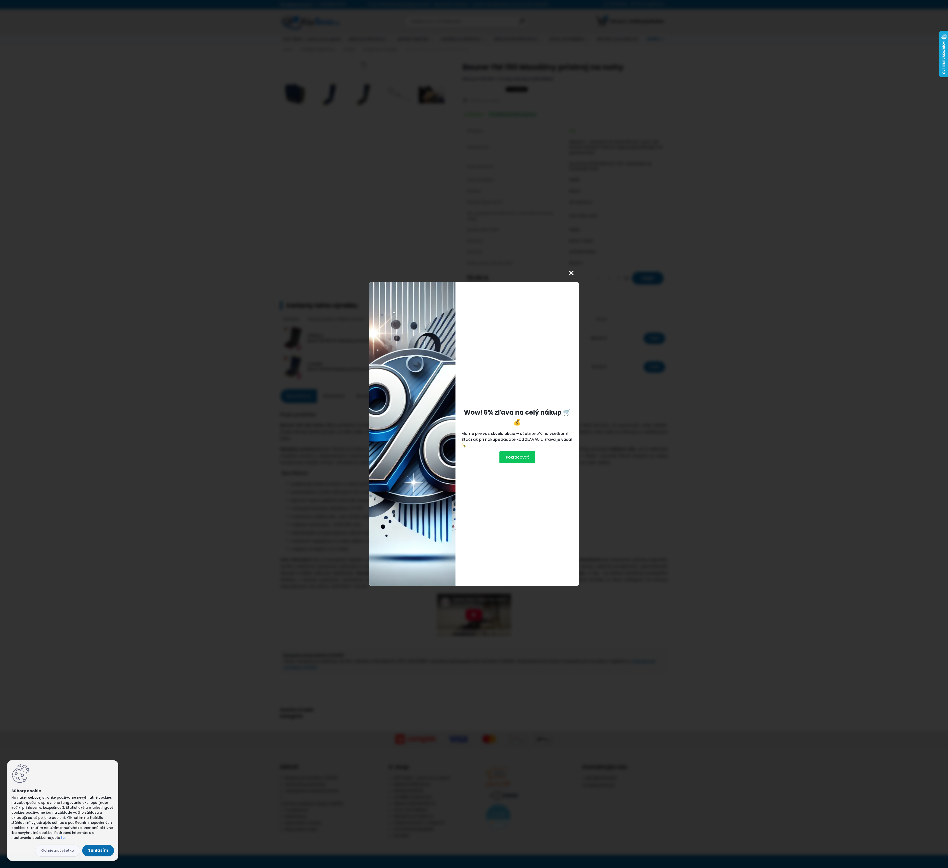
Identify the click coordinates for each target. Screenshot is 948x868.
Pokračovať (517, 457)
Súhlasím (98, 850)
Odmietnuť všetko (57, 850)
